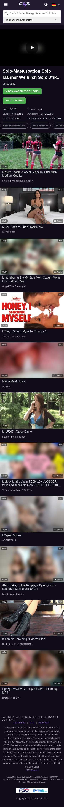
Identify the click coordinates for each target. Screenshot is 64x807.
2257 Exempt (32, 770)
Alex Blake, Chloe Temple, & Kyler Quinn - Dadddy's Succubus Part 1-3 (29, 587)
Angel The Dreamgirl (14, 286)
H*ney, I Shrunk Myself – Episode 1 (24, 331)
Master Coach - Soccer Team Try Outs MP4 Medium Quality (29, 174)
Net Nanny (19, 722)
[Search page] (24, 5)
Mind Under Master (13, 594)
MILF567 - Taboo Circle (17, 431)
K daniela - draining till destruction (23, 639)
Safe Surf (44, 722)
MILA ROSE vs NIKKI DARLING (22, 226)
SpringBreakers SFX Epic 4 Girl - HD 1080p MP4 (30, 691)
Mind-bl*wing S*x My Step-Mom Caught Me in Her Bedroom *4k (31, 279)
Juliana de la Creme (13, 336)
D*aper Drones (11, 535)
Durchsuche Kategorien (19, 19)
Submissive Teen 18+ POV (17, 490)
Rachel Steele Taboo (14, 436)
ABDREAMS (9, 540)
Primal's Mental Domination (17, 180)
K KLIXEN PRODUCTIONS (17, 644)
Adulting (6, 386)
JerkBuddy (9, 83)
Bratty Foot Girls (11, 697)
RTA (32, 722)
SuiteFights (8, 231)
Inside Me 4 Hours (13, 381)
